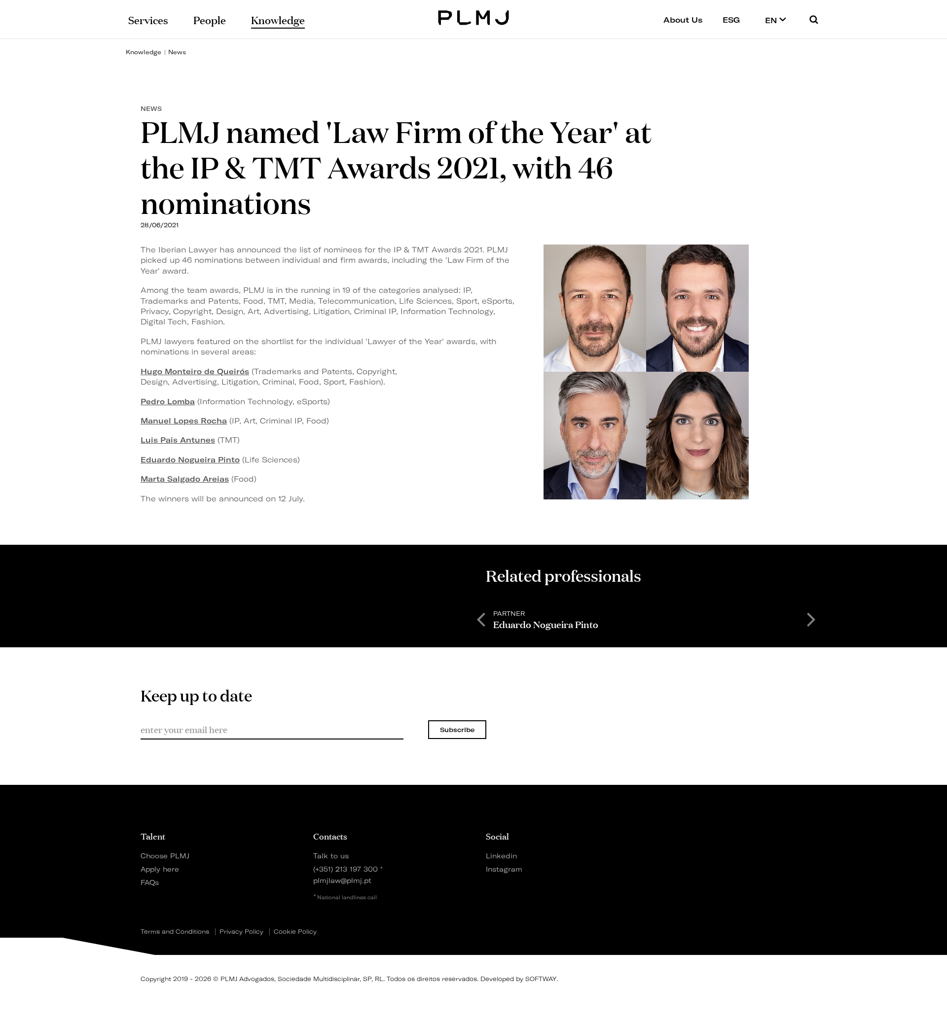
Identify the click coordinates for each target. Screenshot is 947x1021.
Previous (481, 618)
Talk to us (331, 855)
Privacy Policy (241, 931)
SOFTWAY (540, 979)
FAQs (150, 882)
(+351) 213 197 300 (345, 869)
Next (811, 618)
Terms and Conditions (175, 931)
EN (772, 20)
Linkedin (501, 855)
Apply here (160, 869)
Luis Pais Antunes (178, 440)
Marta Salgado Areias (185, 479)
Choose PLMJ (165, 855)
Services (148, 19)
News (177, 52)
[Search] (814, 19)
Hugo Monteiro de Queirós (195, 371)
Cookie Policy (295, 931)
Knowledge (143, 52)
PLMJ (473, 16)
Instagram (504, 869)
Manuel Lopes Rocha (184, 420)
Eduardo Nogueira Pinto (190, 459)
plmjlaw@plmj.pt (342, 880)
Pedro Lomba (168, 401)
